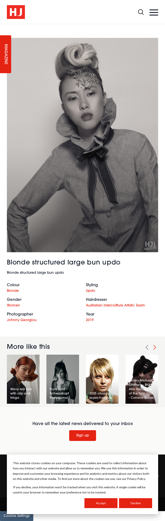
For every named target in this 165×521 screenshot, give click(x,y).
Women (13, 305)
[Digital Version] (3, 27)
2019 (90, 320)
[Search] (141, 12)
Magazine (6, 54)
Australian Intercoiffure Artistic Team (115, 305)
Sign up (82, 435)
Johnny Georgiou (22, 320)
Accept (101, 503)
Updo (90, 291)
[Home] (16, 12)
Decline (136, 503)
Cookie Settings (17, 516)
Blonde (13, 291)
